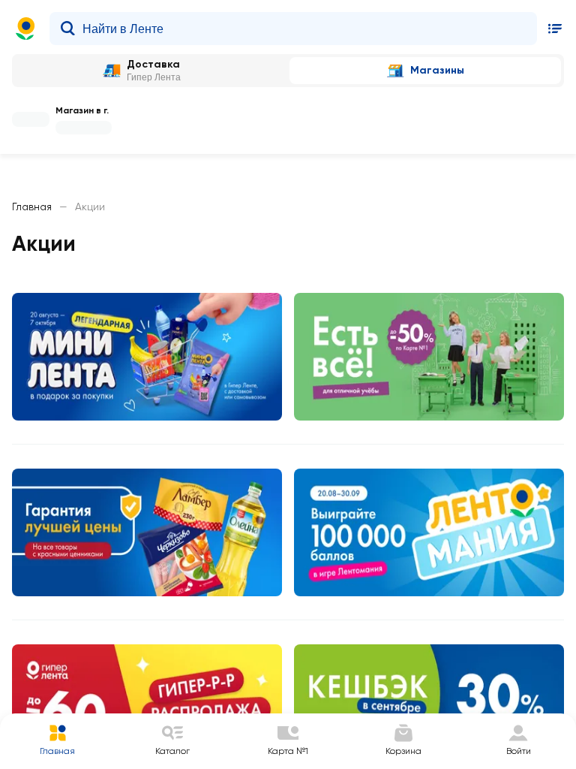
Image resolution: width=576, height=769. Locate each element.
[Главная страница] (25, 28)
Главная (32, 207)
